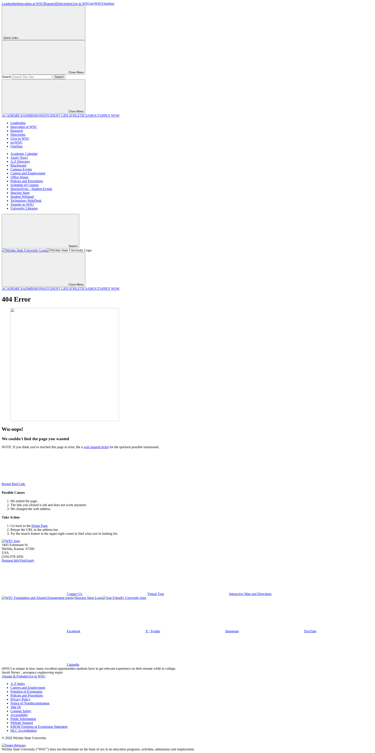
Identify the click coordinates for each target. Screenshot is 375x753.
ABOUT (93, 115)
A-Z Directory (20, 161)
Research (50, 3)
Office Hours (19, 177)
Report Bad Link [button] (14, 484)
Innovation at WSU (30, 3)
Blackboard (18, 165)
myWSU (96, 3)
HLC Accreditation (23, 730)
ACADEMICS (12, 115)
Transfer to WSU (22, 204)
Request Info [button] (10, 560)
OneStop (108, 3)
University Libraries (24, 208)
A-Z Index (17, 684)
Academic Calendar (24, 154)
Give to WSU (80, 3)
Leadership (9, 3)
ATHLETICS (78, 115)
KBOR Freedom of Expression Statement (38, 726)
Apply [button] (30, 560)
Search (6, 77)
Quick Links (10, 37)
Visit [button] (22, 560)
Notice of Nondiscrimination (29, 703)
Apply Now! (19, 157)
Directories (63, 3)
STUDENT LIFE (56, 115)
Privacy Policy (20, 699)
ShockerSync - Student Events (31, 189)
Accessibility (19, 715)
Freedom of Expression (26, 691)
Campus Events (21, 169)
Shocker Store (20, 193)
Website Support (21, 723)
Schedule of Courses (24, 185)
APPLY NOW (110, 115)
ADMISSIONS (33, 115)
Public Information (23, 719)
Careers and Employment (27, 173)
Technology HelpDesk (25, 200)
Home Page (39, 526)
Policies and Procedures (26, 181)
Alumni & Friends (14, 676)
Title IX (15, 707)
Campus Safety (20, 711)
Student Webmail (22, 197)
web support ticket (96, 447)
